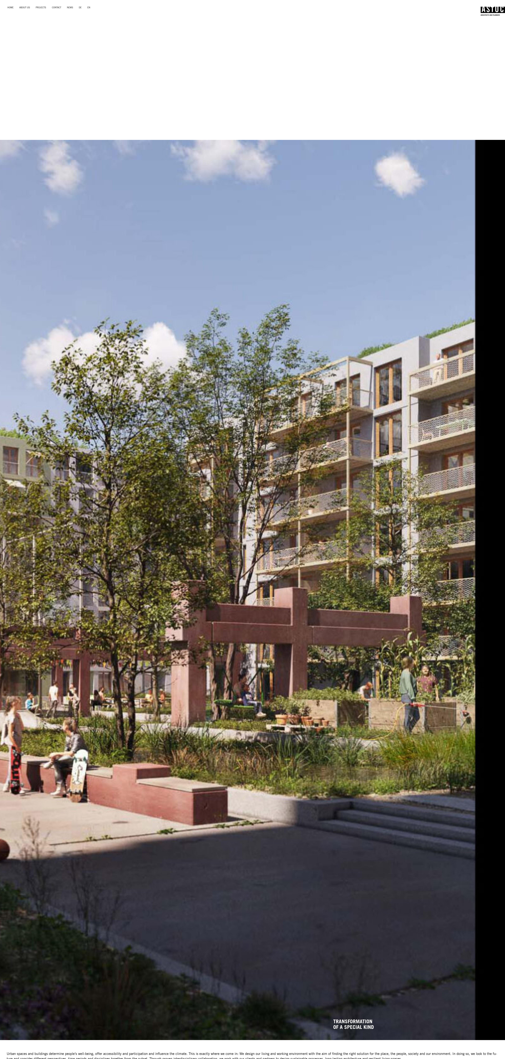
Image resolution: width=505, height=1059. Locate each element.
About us (24, 7)
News (70, 7)
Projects (41, 7)
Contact (56, 7)
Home (10, 7)
